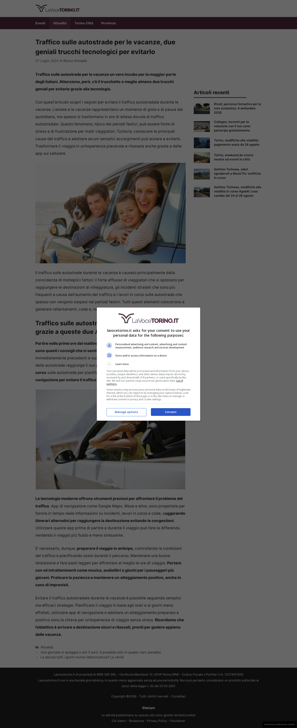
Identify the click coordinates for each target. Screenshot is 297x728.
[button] (148, 364)
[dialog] (148, 364)
